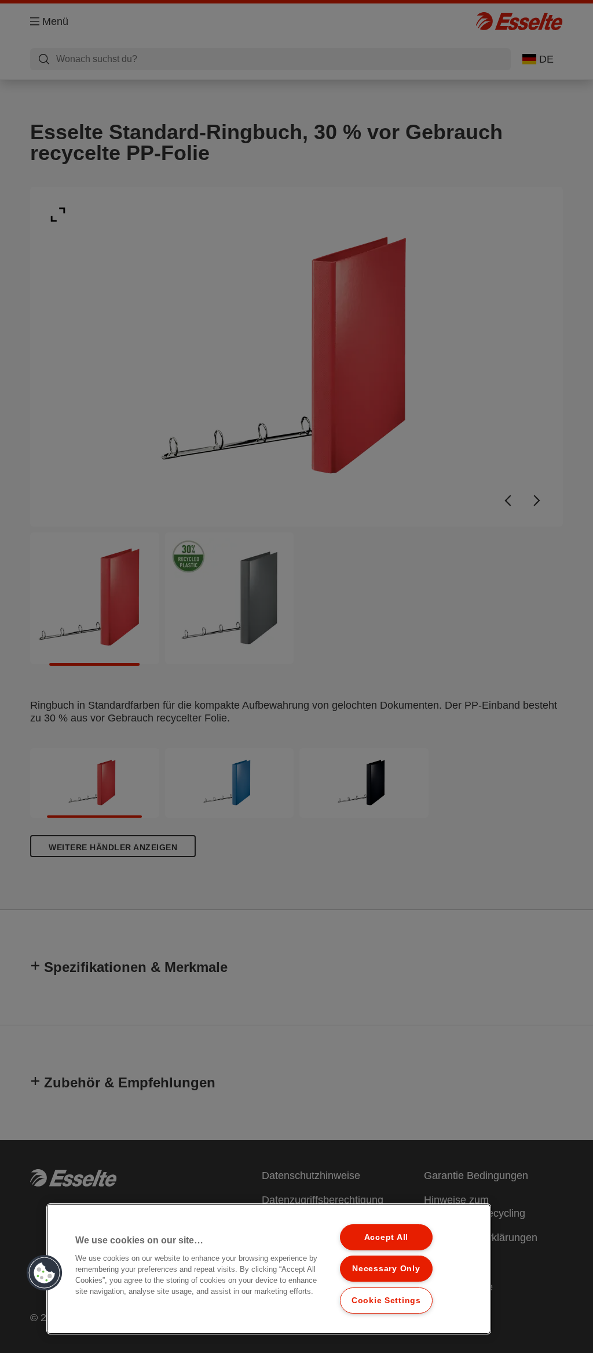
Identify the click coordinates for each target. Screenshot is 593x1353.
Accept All (386, 1237)
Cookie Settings (386, 1300)
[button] (44, 1273)
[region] (268, 1268)
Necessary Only (386, 1268)
